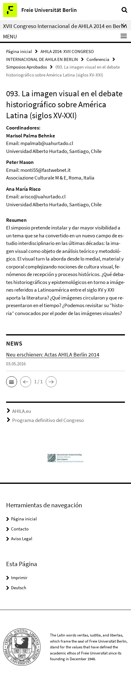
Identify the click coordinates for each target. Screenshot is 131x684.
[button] (11, 382)
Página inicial (19, 51)
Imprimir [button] (19, 577)
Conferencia (98, 59)
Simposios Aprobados (26, 67)
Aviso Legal (21, 538)
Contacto (20, 529)
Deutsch (18, 587)
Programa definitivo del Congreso (48, 420)
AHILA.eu (21, 411)
